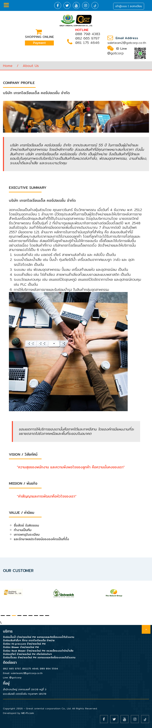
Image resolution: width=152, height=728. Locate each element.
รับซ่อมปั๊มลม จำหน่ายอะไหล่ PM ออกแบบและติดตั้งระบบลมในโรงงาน (39, 657)
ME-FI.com (27, 713)
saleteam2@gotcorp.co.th (126, 42)
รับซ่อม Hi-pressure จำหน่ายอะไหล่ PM (24, 643)
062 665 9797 (87, 38)
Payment (39, 42)
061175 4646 (30, 668)
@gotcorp (115, 53)
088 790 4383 (87, 34)
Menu (6, 364)
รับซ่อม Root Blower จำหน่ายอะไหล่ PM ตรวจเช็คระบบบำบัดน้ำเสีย (38, 650)
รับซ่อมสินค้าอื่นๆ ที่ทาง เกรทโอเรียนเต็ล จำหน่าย (29, 640)
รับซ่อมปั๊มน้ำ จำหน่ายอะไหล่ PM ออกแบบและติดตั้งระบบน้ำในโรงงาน (38, 637)
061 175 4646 (87, 42)
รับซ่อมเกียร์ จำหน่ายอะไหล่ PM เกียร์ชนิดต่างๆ (27, 654)
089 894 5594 (49, 668)
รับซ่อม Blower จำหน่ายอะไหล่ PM (21, 647)
